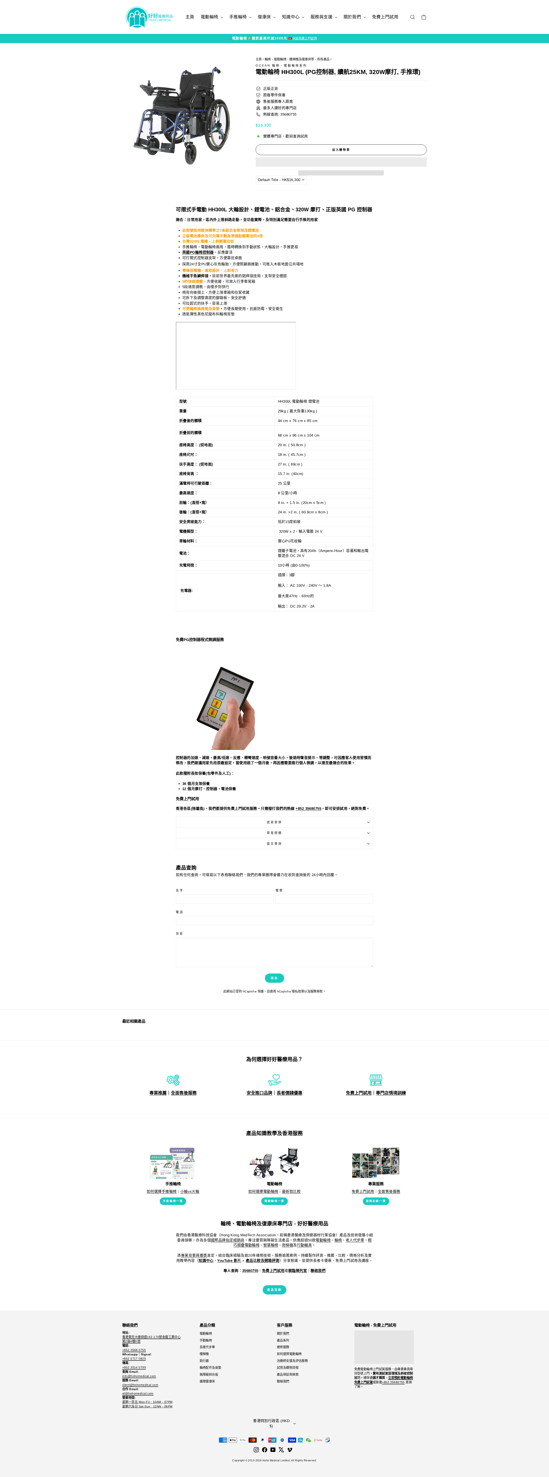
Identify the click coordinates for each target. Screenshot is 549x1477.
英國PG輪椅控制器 (198, 252)
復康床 (265, 17)
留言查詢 (274, 843)
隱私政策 (298, 991)
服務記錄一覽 (376, 1201)
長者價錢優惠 (289, 1093)
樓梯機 (204, 1354)
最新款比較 (291, 1192)
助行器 (204, 1360)
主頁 (190, 17)
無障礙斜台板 (209, 1374)
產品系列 (283, 1340)
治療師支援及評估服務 (292, 1360)
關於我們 (353, 17)
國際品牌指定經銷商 (227, 1240)
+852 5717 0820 (134, 1358)
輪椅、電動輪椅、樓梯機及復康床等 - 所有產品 (297, 59)
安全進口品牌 (259, 1093)
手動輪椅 (206, 1340)
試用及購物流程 (288, 1367)
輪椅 (338, 1240)
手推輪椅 (238, 17)
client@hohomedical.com (140, 1384)
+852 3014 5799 (134, 1367)
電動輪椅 (210, 17)
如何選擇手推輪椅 (161, 1192)
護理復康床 (207, 1381)
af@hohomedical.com (138, 1393)
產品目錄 (274, 1289)
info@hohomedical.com (139, 1376)
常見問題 (274, 832)
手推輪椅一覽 (173, 1201)
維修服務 (283, 1347)
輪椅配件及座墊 (210, 1367)
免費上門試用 (385, 17)
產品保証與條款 (288, 1374)
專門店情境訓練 (391, 1093)
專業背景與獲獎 (194, 1255)
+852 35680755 (308, 809)
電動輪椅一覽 (274, 1201)
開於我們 (283, 1333)
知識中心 (291, 17)
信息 (180, 933)
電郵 (279, 890)
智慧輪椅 (270, 1245)
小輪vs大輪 (189, 1192)
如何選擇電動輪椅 (263, 1192)
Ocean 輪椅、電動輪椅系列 (281, 65)
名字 (180, 890)
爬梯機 (287, 1245)
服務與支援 (322, 17)
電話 (180, 912)
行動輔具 (304, 1245)
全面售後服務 (184, 1093)
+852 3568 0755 (134, 1350)
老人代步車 (355, 1240)
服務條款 (316, 991)
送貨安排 (274, 822)
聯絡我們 (283, 1381)
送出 (274, 978)
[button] (341, 162)
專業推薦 (158, 1093)
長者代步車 (207, 1347)
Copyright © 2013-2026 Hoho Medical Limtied (261, 1460)
